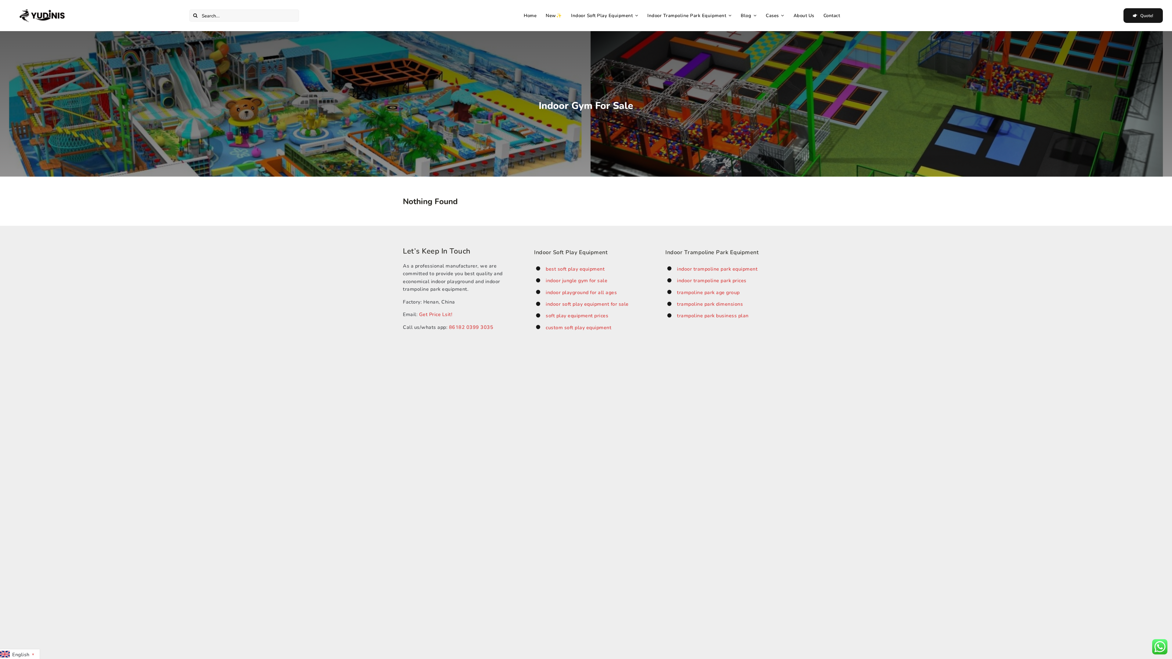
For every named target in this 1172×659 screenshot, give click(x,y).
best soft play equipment (575, 269)
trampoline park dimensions (710, 304)
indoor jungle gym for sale (576, 280)
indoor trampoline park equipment (717, 269)
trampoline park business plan (713, 315)
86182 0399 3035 (471, 327)
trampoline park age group (708, 292)
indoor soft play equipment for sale (587, 304)
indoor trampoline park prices (712, 280)
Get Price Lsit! (436, 314)
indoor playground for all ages (581, 292)
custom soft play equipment (578, 327)
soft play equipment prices (577, 315)
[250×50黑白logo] (42, 11)
